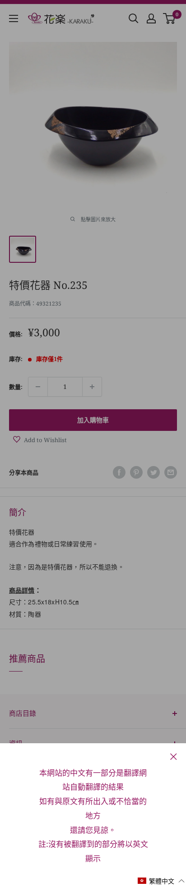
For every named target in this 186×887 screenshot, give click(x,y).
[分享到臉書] (119, 472)
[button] (161, 881)
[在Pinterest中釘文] (136, 472)
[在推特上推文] (153, 472)
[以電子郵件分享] (170, 472)
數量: (16, 387)
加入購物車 (93, 420)
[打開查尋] (134, 18)
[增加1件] (92, 386)
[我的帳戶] (151, 18)
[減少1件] (37, 386)
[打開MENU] (13, 18)
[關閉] (173, 755)
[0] (169, 18)
